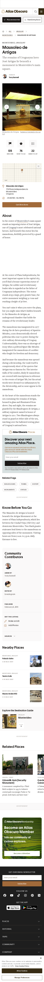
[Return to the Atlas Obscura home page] (15, 11)
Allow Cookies (22, 971)
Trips (4, 937)
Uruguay (12, 228)
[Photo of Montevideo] (9, 721)
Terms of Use (25, 469)
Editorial (7, 929)
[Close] (40, 958)
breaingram (10, 594)
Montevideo (22, 221)
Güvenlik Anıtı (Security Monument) (14, 781)
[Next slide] (37, 107)
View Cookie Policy (22, 966)
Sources (8, 636)
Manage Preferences (22, 977)
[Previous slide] (6, 107)
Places (5, 921)
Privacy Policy (15, 469)
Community (8, 944)
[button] (10, 143)
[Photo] (36, 661)
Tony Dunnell (14, 77)
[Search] (35, 11)
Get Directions (22, 205)
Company (7, 952)
